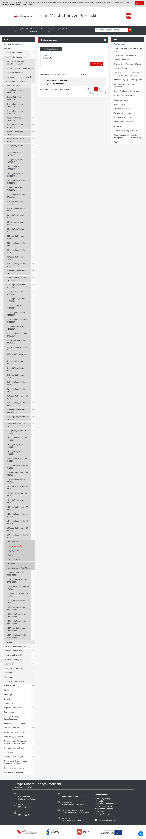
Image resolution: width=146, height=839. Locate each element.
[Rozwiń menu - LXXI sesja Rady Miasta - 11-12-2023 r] (33, 601)
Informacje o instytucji (13, 44)
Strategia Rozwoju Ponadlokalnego (11, 717)
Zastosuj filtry (96, 63)
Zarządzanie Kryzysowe (123, 113)
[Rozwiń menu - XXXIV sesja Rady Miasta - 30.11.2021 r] (33, 320)
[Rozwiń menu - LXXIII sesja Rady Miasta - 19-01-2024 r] (33, 615)
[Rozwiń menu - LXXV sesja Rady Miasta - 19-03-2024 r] (33, 629)
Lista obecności (45, 32)
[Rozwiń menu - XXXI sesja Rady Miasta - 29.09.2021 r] (33, 299)
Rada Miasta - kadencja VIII (45, 29)
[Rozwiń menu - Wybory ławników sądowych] (33, 732)
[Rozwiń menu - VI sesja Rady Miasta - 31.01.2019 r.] (33, 126)
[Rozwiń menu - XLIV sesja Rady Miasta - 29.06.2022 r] (33, 390)
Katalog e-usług (120, 44)
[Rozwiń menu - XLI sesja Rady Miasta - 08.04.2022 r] (33, 369)
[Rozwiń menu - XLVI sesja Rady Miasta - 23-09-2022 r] (33, 404)
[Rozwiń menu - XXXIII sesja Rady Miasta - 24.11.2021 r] (33, 313)
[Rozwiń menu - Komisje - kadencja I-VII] (33, 659)
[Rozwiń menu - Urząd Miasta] (33, 686)
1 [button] (96, 89)
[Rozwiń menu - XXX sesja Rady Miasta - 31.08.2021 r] (33, 292)
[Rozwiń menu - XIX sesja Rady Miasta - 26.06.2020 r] (33, 216)
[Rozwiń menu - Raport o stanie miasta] (33, 708)
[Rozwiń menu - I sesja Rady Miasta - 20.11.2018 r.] (33, 91)
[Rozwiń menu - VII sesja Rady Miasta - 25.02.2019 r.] (33, 133)
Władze (32, 29)
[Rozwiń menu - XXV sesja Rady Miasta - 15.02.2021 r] (33, 258)
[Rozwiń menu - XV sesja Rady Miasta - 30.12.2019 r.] (33, 188)
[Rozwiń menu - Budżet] (33, 699)
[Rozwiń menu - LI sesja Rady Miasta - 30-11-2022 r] (33, 431)
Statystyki (100, 811)
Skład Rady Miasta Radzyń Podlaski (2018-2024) (16, 62)
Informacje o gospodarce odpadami (128, 80)
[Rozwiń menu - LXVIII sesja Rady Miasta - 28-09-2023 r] (33, 580)
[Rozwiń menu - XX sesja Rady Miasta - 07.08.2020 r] (33, 223)
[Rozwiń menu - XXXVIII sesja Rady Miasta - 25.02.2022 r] (33, 348)
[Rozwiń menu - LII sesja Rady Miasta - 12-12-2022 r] (33, 438)
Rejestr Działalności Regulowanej (127, 91)
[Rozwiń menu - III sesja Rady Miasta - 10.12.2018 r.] (33, 105)
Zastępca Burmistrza (13, 668)
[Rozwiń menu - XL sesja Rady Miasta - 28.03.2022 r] (33, 362)
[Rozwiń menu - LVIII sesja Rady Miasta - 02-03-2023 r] (33, 480)
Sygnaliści (118, 126)
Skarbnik (8, 672)
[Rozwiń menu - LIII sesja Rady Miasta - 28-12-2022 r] (33, 452)
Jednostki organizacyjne (14, 681)
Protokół (11, 563)
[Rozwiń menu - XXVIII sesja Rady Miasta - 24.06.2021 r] (33, 279)
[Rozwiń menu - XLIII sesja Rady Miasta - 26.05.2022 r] (33, 383)
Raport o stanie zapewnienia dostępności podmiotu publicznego (128, 136)
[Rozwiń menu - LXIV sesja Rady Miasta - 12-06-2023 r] (33, 522)
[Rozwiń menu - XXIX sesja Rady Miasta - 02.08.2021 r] (33, 286)
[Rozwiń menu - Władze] (33, 48)
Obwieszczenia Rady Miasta (125, 55)
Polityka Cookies (103, 814)
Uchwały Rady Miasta (122, 59)
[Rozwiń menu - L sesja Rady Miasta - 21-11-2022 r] (33, 425)
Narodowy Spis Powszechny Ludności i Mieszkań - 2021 (15, 742)
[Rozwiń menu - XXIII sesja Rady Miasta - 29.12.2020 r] (33, 244)
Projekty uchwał (14, 550)
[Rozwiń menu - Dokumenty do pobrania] (33, 768)
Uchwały (11, 555)
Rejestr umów (119, 104)
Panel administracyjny (106, 820)
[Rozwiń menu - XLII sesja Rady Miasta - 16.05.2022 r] (33, 376)
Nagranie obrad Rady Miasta (19, 568)
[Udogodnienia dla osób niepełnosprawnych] (140, 833)
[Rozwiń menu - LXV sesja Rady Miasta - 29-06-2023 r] (33, 529)
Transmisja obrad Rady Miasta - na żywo (128, 49)
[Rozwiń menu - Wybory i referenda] (33, 728)
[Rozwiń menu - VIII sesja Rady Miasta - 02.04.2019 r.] (33, 140)
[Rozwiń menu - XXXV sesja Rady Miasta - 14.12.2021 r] (33, 327)
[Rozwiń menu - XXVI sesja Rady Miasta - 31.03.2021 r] (33, 265)
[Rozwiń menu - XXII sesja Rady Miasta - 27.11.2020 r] (33, 237)
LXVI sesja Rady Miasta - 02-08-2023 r (26, 32)
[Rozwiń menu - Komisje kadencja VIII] (33, 655)
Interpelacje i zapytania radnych (18, 77)
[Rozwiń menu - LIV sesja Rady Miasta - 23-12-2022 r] (33, 445)
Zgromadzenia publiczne (123, 108)
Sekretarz (9, 677)
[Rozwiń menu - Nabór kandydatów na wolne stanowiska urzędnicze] (33, 762)
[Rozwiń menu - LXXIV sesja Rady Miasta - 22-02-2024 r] (33, 622)
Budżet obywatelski (121, 100)
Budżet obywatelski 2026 (124, 95)
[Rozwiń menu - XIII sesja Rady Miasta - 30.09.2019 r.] (33, 174)
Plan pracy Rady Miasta (15, 72)
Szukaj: (83, 74)
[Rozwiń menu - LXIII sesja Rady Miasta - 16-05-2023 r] (33, 515)
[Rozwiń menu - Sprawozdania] (33, 703)
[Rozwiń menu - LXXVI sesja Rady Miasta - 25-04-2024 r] (33, 636)
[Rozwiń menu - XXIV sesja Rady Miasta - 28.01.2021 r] (33, 251)
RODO (116, 142)
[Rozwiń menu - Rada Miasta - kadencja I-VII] (33, 646)
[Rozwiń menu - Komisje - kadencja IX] (33, 651)
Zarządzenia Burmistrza (123, 68)
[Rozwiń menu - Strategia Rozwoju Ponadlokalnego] (33, 717)
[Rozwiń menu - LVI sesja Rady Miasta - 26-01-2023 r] (33, 466)
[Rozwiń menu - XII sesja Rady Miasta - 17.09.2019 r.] (33, 167)
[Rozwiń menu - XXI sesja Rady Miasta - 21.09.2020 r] (33, 230)
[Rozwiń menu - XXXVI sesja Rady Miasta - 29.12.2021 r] (33, 334)
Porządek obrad (14, 542)
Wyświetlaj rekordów (52, 74)
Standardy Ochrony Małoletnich (126, 130)
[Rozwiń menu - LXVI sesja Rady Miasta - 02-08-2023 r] (33, 536)
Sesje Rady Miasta (62, 29)
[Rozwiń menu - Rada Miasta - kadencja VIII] (33, 57)
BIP (27, 29)
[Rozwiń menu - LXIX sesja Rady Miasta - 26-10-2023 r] (33, 587)
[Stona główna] (23, 29)
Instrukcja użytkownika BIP (107, 803)
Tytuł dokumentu (47, 56)
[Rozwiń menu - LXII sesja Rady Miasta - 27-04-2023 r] (33, 508)
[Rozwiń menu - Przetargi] (33, 694)
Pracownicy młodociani (123, 117)
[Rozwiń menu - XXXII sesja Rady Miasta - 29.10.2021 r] (33, 306)
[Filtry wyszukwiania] (97, 30)
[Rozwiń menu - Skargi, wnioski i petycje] (33, 757)
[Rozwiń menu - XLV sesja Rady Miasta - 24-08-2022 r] (33, 397)
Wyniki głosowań (14, 559)
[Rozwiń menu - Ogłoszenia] (33, 752)
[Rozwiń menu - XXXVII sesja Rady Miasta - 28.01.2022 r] (33, 341)
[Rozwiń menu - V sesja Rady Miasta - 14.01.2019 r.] (33, 119)
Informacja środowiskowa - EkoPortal (124, 85)
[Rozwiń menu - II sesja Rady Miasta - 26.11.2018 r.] (33, 98)
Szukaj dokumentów (52, 49)
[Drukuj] (105, 40)
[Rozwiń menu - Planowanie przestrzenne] (33, 723)
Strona (92, 93)
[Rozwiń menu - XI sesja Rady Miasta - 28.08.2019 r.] (33, 160)
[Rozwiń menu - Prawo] (33, 690)
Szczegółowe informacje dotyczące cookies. (18, 4)
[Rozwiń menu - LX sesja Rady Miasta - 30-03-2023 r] (33, 494)
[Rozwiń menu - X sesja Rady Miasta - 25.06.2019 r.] (33, 153)
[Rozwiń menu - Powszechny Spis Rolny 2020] (33, 736)
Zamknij (139, 3)
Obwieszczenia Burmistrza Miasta (127, 64)
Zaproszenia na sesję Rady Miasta (19, 68)
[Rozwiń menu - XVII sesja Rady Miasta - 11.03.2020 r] (33, 202)
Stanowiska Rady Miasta (15, 81)
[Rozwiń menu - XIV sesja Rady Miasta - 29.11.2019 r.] (33, 181)
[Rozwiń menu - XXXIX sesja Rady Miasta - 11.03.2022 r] (33, 355)
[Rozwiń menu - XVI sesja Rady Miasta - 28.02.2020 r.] (33, 195)
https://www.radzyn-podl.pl (72, 820)
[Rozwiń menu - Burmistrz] (33, 664)
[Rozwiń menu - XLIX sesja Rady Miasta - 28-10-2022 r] (33, 418)
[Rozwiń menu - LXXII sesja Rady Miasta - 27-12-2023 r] (33, 608)
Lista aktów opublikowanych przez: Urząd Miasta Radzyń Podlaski (128, 74)
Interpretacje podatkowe (124, 122)
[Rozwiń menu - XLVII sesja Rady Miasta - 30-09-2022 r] (33, 411)
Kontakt (9, 642)
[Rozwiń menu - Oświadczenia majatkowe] (33, 748)
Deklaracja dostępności (105, 798)
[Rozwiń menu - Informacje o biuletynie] (33, 772)
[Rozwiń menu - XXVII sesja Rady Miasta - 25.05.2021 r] (33, 272)
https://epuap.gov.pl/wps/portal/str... (76, 812)
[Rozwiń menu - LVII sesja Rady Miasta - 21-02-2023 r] (33, 473)
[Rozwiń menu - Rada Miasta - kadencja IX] (33, 52)
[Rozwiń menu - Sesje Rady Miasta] (33, 86)
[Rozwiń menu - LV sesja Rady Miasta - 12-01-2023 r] (33, 459)
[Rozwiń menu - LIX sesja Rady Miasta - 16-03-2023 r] (33, 487)
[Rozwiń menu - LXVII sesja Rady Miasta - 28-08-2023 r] (33, 573)
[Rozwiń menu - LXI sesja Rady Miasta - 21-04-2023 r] (33, 501)
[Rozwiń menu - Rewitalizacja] (33, 712)
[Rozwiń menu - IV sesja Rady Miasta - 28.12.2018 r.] (33, 112)
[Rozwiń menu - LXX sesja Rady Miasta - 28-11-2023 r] (33, 594)
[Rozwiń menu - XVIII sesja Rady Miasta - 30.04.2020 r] (33, 209)
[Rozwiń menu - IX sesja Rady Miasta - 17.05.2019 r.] (33, 147)
